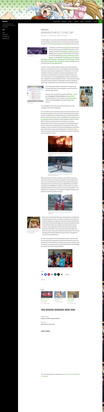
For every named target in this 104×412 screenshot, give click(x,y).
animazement (50, 309)
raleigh (67, 309)
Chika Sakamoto (52, 59)
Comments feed (5, 36)
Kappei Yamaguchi (49, 61)
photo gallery (57, 43)
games (69, 21)
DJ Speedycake (73, 117)
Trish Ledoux (75, 57)
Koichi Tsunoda (70, 59)
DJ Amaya (54, 117)
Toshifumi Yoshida (70, 61)
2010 (43, 309)
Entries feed (4, 34)
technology (88, 21)
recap (73, 309)
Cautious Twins (72, 98)
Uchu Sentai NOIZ (57, 63)
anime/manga (56, 21)
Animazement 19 (58, 298)
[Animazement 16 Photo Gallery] (73, 294)
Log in (3, 32)
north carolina (59, 309)
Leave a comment (63, 35)
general (76, 21)
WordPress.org (5, 38)
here (60, 183)
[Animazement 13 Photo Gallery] (47, 294)
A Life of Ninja (70, 96)
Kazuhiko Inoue (67, 57)
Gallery (95, 21)
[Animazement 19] (60, 294)
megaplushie (53, 35)
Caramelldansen (45, 119)
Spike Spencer (61, 59)
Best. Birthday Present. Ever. (48, 323)
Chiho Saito (44, 59)
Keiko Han (71, 55)
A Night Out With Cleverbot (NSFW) (50, 317)
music (81, 21)
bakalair (5, 21)
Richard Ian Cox (63, 55)
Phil (73, 106)
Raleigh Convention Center (69, 51)
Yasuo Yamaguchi (59, 61)
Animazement (67, 47)
